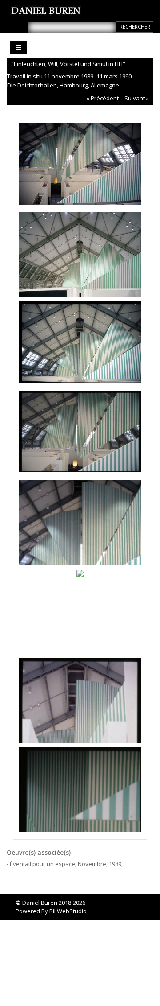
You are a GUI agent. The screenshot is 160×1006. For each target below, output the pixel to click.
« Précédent (102, 98)
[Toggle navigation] (18, 47)
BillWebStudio (68, 911)
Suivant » (136, 98)
